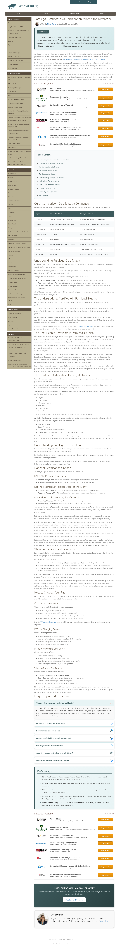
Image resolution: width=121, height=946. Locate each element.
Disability (10, 204)
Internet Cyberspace (14, 251)
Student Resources (14, 73)
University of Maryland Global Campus (65, 144)
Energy (10, 216)
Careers (46, 14)
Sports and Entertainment (15, 290)
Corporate (11, 193)
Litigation (10, 263)
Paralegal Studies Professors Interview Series (19, 153)
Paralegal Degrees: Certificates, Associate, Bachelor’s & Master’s (18, 163)
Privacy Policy (62, 939)
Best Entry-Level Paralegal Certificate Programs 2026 (19, 125)
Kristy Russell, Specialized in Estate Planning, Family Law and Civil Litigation (18, 347)
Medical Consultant (13, 270)
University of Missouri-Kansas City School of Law (70, 136)
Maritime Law (12, 266)
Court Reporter (12, 317)
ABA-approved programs (85, 326)
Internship (11, 49)
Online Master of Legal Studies (68, 114)
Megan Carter (51, 24)
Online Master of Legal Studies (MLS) (69, 129)
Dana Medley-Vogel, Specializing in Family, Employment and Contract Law (19, 365)
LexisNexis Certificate (14, 37)
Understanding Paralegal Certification (51, 178)
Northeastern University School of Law (65, 128)
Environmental (12, 220)
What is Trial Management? (16, 60)
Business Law (12, 185)
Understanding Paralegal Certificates (51, 163)
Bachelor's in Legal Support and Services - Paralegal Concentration (77, 90)
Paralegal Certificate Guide (16, 103)
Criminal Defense (13, 197)
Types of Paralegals (14, 143)
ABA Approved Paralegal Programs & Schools (19, 79)
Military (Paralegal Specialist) (16, 274)
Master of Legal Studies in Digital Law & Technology (73, 107)
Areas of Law (12, 170)
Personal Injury (12, 282)
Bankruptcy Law (12, 181)
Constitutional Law (13, 189)
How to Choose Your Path (47, 188)
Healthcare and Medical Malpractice (18, 232)
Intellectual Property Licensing (17, 243)
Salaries (102, 14)
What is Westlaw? (13, 64)
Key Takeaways (44, 195)
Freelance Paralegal (14, 52)
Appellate (10, 177)
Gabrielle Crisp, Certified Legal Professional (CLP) (17, 355)
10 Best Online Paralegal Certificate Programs (18, 112)
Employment (11, 212)
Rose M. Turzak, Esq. (14, 360)
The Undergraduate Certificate (49, 167)
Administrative (12, 173)
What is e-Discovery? (14, 56)
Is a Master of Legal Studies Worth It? (19, 158)
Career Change (12, 68)
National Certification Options (49, 181)
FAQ (9, 95)
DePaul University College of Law (63, 112)
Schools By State (74, 14)
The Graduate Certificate (47, 174)
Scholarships (12, 147)
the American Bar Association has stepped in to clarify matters (84, 59)
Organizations (12, 45)
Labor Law (11, 259)
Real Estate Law (13, 286)
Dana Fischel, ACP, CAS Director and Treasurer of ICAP (19, 339)
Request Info (105, 89)
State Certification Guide (15, 107)
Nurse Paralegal (12, 329)
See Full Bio (104, 921)
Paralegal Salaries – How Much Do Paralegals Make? (18, 32)
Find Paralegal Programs (74, 900)
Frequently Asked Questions (48, 192)
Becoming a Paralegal (14, 87)
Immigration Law (13, 235)
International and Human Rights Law (19, 247)
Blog (89, 2)
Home (18, 14)
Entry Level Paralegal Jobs (16, 27)
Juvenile (10, 255)
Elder (9, 208)
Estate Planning (12, 224)
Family (10, 228)
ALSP (9, 304)
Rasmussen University (59, 97)
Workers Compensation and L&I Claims (17, 299)
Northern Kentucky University (62, 105)
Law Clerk (11, 321)
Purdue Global (55, 89)
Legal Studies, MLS (65, 121)
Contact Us (54, 939)
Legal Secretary (12, 325)
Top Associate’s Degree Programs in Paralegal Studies (18, 132)
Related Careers (13, 309)
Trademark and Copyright (15, 294)
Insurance (11, 239)
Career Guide (12, 91)
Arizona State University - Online (63, 119)
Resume (10, 23)
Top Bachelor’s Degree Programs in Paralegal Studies (18, 138)
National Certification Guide (16, 99)
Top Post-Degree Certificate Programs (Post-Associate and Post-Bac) (19, 119)
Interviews (11, 334)
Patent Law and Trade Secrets (17, 278)
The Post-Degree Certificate (48, 170)
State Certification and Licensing (49, 185)
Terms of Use (70, 939)
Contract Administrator (14, 313)
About (78, 2)
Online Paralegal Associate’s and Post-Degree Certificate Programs (77, 99)
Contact (84, 2)
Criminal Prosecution (14, 200)
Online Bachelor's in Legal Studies (69, 146)
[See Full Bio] (110, 921)
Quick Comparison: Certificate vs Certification (54, 160)
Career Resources (13, 19)
